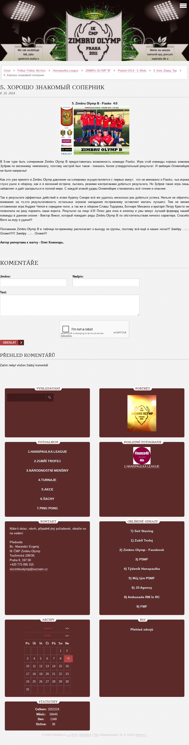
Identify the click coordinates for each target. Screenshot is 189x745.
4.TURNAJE (47, 480)
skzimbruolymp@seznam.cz (29, 569)
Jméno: (5, 276)
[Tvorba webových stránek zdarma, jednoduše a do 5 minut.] (68, 735)
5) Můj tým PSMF (142, 578)
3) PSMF (141, 559)
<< (28, 628)
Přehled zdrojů (141, 629)
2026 (47, 636)
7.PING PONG (47, 508)
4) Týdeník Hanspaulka (142, 569)
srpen (47, 628)
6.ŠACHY (47, 499)
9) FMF (141, 606)
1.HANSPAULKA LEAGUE (47, 451)
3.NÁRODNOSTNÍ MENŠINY (47, 470)
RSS (74, 734)
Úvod (7, 70)
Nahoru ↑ (141, 734)
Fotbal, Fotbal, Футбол (32, 70)
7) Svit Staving (141, 531)
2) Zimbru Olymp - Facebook (141, 550)
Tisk (95, 734)
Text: (3, 292)
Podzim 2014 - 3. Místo (132, 70)
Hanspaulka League (65, 70)
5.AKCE (47, 489)
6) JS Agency (142, 587)
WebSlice (85, 734)
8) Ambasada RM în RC (142, 597)
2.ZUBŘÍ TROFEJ (47, 461)
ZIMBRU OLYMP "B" (98, 70)
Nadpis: (78, 276)
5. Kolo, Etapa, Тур (165, 70)
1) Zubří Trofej (142, 540)
